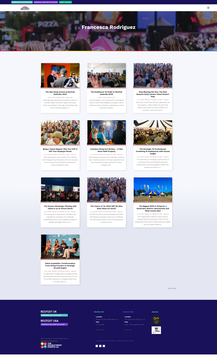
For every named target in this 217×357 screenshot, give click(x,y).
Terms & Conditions (111, 340)
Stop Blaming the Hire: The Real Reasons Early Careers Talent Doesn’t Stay (152, 94)
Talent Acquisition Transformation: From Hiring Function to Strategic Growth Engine (60, 265)
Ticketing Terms (101, 340)
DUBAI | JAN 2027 (65, 2)
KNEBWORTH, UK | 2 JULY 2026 (51, 315)
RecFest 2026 (60, 97)
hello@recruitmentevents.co (49, 341)
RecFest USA (69, 97)
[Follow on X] (100, 346)
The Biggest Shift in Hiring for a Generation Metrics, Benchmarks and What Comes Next (153, 208)
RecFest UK (55, 154)
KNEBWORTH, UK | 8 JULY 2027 (22, 2)
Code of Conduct (129, 340)
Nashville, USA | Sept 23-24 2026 (45, 2)
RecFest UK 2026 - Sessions (67, 154)
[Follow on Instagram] (104, 346)
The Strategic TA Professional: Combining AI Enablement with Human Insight (153, 151)
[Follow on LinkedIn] (97, 346)
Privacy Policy (99, 329)
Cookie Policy (120, 340)
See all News (172, 288)
